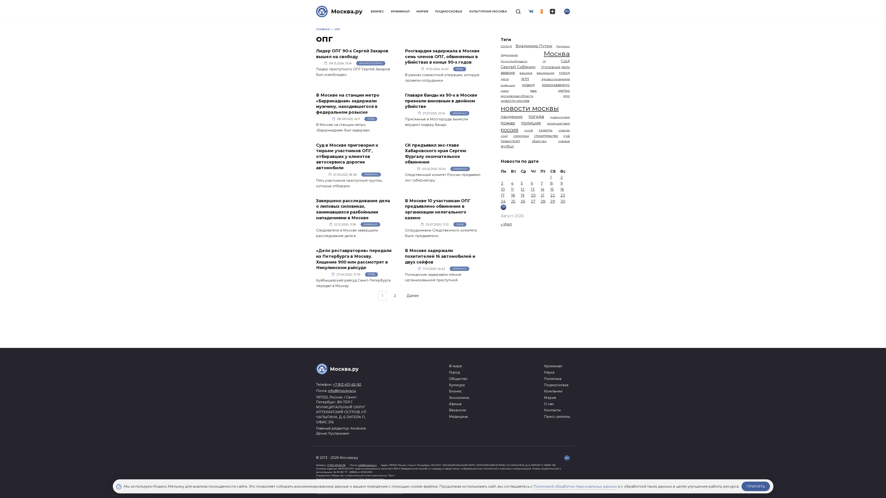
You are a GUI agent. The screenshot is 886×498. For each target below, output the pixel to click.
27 (533, 201)
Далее (413, 296)
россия (509, 130)
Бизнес (377, 11)
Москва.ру (346, 11)
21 (542, 195)
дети (505, 79)
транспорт (510, 141)
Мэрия (422, 11)
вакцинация (545, 73)
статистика (521, 136)
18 (513, 195)
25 (513, 201)
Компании (553, 391)
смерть (545, 130)
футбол (507, 146)
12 (522, 189)
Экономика (459, 398)
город (564, 73)
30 (562, 201)
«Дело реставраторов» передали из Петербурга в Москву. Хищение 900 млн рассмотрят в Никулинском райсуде (354, 259)
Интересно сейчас (371, 63)
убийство (539, 141)
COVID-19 (506, 46)
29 (552, 201)
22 (552, 195)
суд (566, 135)
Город (459, 69)
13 (533, 189)
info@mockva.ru (342, 391)
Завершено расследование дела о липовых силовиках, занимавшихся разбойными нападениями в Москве (353, 209)
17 (503, 195)
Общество (458, 379)
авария (508, 72)
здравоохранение (555, 79)
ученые (564, 141)
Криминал (400, 11)
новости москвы (530, 108)
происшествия (558, 123)
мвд (533, 90)
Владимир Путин (534, 45)
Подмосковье (448, 11)
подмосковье (560, 117)
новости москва (515, 101)
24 (503, 201)
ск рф (528, 130)
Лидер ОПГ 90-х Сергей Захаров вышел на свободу (352, 53)
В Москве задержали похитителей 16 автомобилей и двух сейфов (440, 256)
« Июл (506, 224)
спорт (504, 136)
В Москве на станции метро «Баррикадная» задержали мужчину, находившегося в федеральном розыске (347, 104)
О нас (549, 404)
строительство (546, 136)
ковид (528, 85)
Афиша (455, 404)
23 (562, 195)
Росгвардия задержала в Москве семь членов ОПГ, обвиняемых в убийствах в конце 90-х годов (442, 56)
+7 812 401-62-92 (347, 384)
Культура (457, 385)
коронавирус (556, 84)
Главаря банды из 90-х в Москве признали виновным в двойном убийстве (441, 101)
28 (543, 201)
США (565, 61)
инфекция (508, 85)
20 (533, 195)
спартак (564, 130)
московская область (517, 96)
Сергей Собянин (518, 66)
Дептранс (563, 46)
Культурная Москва (488, 11)
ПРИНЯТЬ (755, 486)
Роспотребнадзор (514, 61)
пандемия (512, 116)
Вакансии (457, 410)
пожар (508, 123)
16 (562, 189)
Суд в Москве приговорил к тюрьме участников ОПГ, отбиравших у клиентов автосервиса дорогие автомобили (347, 156)
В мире (455, 366)
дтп (525, 78)
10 (503, 189)
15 (552, 189)
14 (542, 189)
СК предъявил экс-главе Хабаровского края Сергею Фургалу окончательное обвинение (435, 153)
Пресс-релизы (557, 417)
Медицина (458, 417)
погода (536, 116)
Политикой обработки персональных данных (575, 486)
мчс (566, 96)
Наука (549, 372)
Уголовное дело (555, 67)
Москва (557, 54)
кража (505, 90)
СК (544, 61)
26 (523, 201)
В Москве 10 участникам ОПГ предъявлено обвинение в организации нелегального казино (437, 209)
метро (564, 90)
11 (512, 189)
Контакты (552, 410)
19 (522, 195)
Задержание (509, 55)
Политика (552, 379)
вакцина (526, 73)
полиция (531, 123)
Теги (506, 39)
